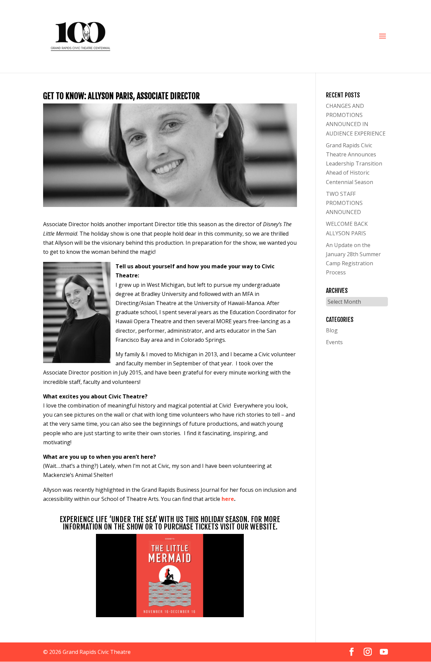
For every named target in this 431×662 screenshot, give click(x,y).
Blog (332, 330)
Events (334, 342)
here (228, 499)
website (263, 526)
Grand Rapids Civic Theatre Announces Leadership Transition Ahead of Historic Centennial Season (354, 164)
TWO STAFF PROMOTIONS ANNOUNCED (344, 203)
